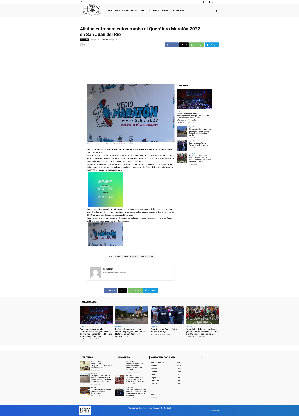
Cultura (179, 111)
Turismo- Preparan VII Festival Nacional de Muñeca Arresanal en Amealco (134, 367)
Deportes (84, 39)
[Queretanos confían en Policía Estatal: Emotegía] (182, 145)
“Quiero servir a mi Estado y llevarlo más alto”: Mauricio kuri (101, 392)
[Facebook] (203, 1)
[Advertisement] (149, 64)
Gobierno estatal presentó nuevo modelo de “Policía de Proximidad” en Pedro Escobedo (136, 392)
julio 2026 (154, 398)
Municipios (129, 387)
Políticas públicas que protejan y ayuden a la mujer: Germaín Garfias (135, 380)
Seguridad (192, 127)
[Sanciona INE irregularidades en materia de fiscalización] (85, 366)
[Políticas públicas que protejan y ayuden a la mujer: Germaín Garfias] (119, 379)
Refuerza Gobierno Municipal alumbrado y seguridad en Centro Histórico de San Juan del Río (200, 132)
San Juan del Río (96, 361)
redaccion (89, 45)
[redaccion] (82, 45)
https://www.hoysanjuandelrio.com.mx (114, 272)
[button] (215, 10)
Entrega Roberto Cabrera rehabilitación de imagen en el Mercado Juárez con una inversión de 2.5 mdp (101, 379)
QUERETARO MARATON (131, 256)
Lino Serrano (181, 122)
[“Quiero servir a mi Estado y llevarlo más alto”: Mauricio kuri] (85, 391)
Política (93, 387)
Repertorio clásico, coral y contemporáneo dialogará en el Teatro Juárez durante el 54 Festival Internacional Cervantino (193, 117)
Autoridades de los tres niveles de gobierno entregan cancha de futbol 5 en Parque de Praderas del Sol (200, 159)
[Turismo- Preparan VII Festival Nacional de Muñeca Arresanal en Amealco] (119, 366)
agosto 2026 (155, 394)
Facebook (215, 410)
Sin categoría (130, 361)
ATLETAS (118, 256)
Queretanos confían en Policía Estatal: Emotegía (198, 144)
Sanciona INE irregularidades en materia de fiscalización (101, 366)
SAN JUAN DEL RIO (147, 256)
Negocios (94, 373)
